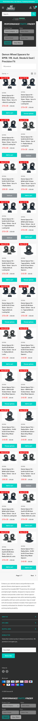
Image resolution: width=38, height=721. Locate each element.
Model (6, 35)
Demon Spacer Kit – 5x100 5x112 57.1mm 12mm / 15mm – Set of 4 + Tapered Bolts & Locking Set (28, 99)
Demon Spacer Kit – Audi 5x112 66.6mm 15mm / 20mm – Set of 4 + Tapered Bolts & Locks (28, 307)
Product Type (8, 28)
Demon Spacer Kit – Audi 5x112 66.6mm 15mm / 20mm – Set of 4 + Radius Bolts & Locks (9, 349)
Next (32, 575)
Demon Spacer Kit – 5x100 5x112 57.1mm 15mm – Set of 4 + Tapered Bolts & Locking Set (8, 307)
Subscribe (8, 656)
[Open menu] (3, 7)
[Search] (33, 14)
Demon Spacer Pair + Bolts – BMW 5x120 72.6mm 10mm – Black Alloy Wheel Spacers (9, 390)
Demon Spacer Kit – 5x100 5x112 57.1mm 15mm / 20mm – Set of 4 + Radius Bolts (28, 472)
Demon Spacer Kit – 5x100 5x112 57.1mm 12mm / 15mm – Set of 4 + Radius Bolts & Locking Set (9, 265)
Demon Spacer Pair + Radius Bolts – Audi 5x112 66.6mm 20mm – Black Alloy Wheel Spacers (28, 431)
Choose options (28, 113)
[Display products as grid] (32, 73)
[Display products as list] (35, 73)
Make (21, 28)
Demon (4, 93)
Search (7, 43)
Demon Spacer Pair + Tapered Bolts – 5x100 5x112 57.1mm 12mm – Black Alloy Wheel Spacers (28, 265)
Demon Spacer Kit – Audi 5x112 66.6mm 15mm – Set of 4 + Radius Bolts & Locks (8, 553)
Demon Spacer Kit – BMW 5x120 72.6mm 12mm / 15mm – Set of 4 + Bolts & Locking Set (9, 99)
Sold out (28, 155)
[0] (34, 7)
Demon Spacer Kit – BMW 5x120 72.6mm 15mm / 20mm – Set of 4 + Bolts (9, 472)
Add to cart (9, 113)
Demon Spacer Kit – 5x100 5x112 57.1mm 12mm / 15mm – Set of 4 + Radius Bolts (9, 182)
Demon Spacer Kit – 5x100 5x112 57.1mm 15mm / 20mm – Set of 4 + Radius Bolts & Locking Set (28, 141)
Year (20, 35)
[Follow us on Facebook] (3, 671)
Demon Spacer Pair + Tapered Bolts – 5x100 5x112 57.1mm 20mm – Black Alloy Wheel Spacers (28, 349)
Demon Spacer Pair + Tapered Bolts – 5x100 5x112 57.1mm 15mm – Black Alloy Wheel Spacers (9, 431)
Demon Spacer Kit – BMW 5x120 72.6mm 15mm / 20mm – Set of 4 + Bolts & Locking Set (28, 223)
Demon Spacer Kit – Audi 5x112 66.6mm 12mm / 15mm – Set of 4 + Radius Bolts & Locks (28, 512)
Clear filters (18, 43)
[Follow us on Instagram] (7, 671)
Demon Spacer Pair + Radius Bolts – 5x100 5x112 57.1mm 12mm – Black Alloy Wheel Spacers (27, 553)
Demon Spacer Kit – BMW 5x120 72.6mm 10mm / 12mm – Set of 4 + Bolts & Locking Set (9, 141)
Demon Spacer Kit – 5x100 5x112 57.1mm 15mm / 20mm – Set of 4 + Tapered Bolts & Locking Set (9, 223)
